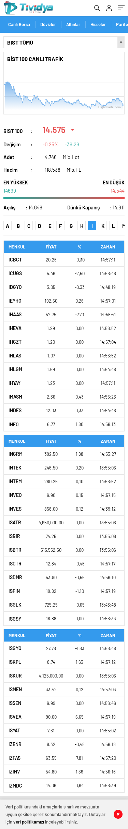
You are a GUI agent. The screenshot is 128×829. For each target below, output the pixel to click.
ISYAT (14, 730)
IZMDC (15, 786)
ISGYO (15, 648)
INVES (15, 509)
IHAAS (15, 314)
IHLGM (15, 369)
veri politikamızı (28, 822)
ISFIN (14, 591)
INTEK (15, 468)
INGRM (16, 454)
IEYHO (15, 301)
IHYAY (14, 383)
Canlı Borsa (19, 24)
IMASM (15, 397)
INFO (14, 424)
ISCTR (15, 563)
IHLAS (15, 355)
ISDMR (15, 577)
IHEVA (15, 328)
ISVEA (15, 717)
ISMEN (15, 689)
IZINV (14, 772)
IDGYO (15, 287)
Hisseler (98, 24)
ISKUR (15, 676)
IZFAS (14, 758)
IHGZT (15, 342)
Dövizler (48, 24)
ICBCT (15, 260)
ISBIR (14, 536)
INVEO (15, 495)
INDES (15, 410)
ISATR (15, 522)
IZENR (15, 744)
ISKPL (15, 662)
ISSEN (15, 703)
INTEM (15, 481)
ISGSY (15, 619)
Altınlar (73, 24)
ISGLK (15, 605)
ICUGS (15, 273)
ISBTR (15, 550)
